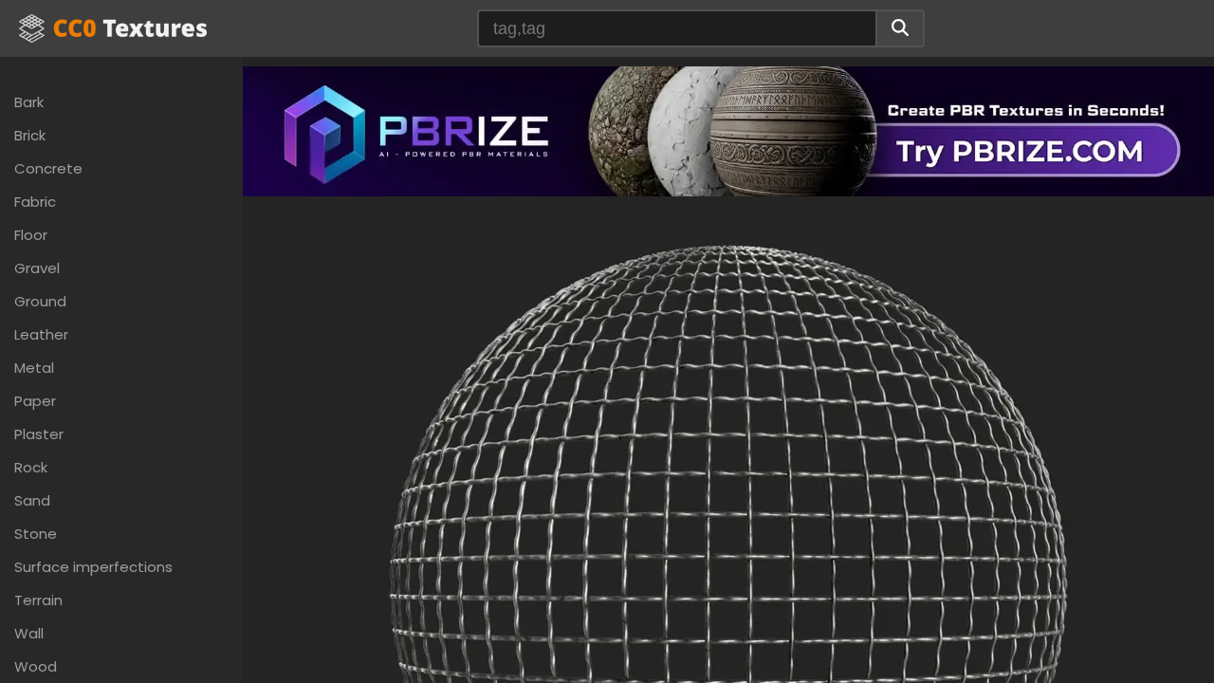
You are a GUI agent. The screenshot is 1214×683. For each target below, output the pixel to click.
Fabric (35, 202)
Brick (30, 135)
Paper (35, 401)
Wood (35, 666)
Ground (40, 301)
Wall (29, 633)
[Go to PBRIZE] (728, 129)
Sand (32, 500)
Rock (30, 467)
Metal (34, 368)
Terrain (38, 600)
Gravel (37, 268)
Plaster (39, 434)
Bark (29, 102)
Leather (41, 334)
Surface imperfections (93, 567)
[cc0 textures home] (113, 28)
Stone (35, 534)
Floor (30, 235)
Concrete (48, 168)
